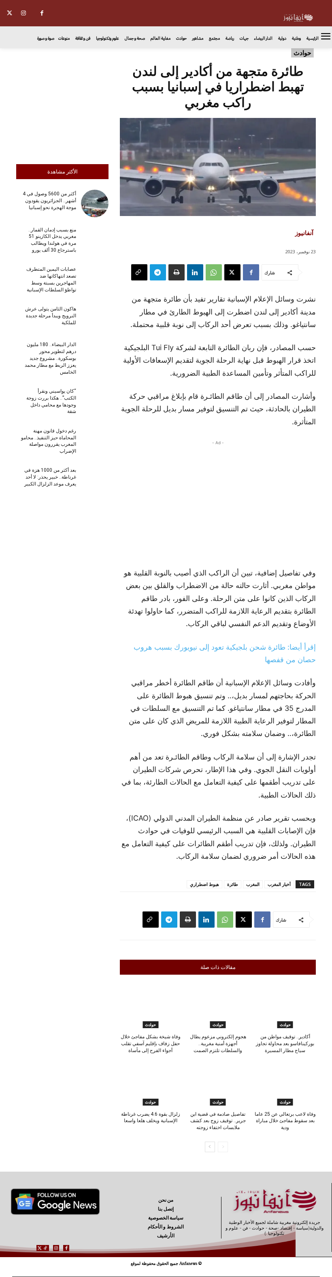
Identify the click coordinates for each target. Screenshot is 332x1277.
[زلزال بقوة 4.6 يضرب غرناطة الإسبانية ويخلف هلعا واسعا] (150, 1084)
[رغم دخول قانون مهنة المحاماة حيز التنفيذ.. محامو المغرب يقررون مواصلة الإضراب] (95, 440)
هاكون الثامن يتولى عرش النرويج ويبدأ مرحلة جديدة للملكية (50, 315)
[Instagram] (24, 13)
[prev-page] (223, 1147)
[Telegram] (158, 272)
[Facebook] (42, 13)
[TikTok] (46, 1248)
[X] (9, 13)
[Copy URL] (139, 272)
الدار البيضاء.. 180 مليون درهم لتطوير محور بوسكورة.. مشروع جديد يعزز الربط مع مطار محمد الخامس (50, 358)
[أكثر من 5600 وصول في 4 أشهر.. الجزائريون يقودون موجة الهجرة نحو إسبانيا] (95, 203)
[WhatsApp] (214, 272)
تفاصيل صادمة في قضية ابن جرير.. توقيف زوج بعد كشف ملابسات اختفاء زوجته (218, 1121)
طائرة (232, 884)
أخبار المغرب (279, 884)
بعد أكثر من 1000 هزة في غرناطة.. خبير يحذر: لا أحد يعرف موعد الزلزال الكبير (50, 477)
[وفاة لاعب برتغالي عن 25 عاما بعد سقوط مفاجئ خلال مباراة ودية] (285, 1084)
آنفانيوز (304, 233)
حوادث (302, 52)
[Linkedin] (195, 272)
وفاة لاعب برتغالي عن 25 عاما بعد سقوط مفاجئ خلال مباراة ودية (285, 1121)
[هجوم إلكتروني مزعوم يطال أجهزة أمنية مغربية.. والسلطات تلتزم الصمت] (217, 1006)
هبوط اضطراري (204, 884)
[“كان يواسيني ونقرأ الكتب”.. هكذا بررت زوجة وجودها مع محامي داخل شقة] (95, 401)
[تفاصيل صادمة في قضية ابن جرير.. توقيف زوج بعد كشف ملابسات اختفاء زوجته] (217, 1084)
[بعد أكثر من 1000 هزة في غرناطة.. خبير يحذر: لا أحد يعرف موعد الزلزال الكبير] (95, 480)
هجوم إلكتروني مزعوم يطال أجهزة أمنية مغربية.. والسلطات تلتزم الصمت (218, 1043)
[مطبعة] (176, 272)
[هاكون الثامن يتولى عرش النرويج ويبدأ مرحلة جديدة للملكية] (95, 318)
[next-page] (210, 1147)
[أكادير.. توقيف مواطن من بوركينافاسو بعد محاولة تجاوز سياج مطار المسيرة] (285, 1006)
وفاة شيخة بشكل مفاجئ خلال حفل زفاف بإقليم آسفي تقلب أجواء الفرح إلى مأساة (151, 1043)
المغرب (253, 884)
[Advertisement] (62, 104)
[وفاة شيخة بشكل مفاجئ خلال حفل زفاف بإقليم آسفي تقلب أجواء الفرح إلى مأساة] (150, 1006)
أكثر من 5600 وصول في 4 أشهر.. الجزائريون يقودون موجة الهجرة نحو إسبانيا (49, 200)
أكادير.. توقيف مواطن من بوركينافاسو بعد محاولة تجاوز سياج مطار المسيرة (285, 1043)
